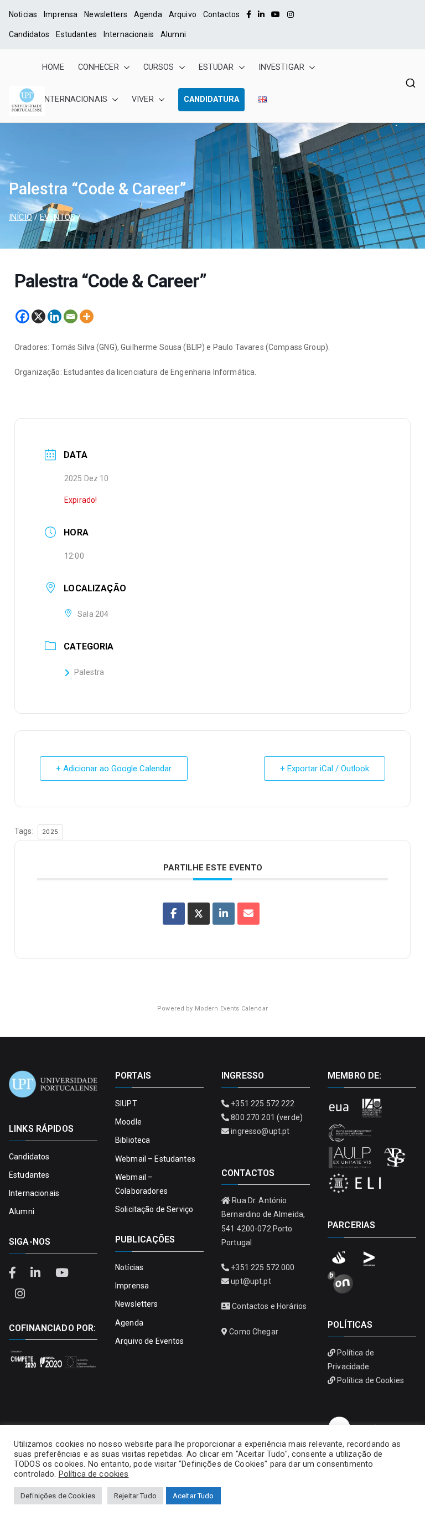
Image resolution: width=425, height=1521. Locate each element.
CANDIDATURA (211, 99)
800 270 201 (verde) (267, 1117)
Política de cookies (94, 1474)
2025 (50, 832)
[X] (38, 316)
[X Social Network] (199, 914)
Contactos (221, 14)
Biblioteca (132, 1140)
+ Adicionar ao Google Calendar (114, 769)
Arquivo (182, 14)
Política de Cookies (370, 1380)
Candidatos (29, 34)
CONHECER (98, 67)
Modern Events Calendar (231, 1008)
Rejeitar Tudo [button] (135, 1496)
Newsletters (105, 14)
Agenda (148, 14)
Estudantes (76, 34)
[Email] (70, 316)
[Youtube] (275, 14)
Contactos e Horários (269, 1306)
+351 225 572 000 (262, 1267)
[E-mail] (248, 914)
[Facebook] (248, 14)
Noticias (23, 14)
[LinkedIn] (261, 14)
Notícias (129, 1267)
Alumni (173, 34)
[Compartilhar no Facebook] (174, 914)
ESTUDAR (216, 67)
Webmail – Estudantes (155, 1158)
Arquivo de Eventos (149, 1341)
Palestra (89, 672)
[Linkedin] (54, 316)
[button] (124, 67)
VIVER (143, 99)
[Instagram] (290, 14)
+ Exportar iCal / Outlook (324, 769)
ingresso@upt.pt (260, 1131)
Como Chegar (253, 1331)
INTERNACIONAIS (74, 99)
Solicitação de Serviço (154, 1209)
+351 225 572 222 (262, 1103)
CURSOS (158, 67)
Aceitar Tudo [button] (193, 1496)
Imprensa (60, 14)
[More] (87, 316)
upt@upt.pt (251, 1281)
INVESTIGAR (281, 67)
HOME (53, 67)
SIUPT (126, 1103)
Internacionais (128, 34)
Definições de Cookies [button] (57, 1496)
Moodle (128, 1121)
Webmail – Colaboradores (141, 1184)
